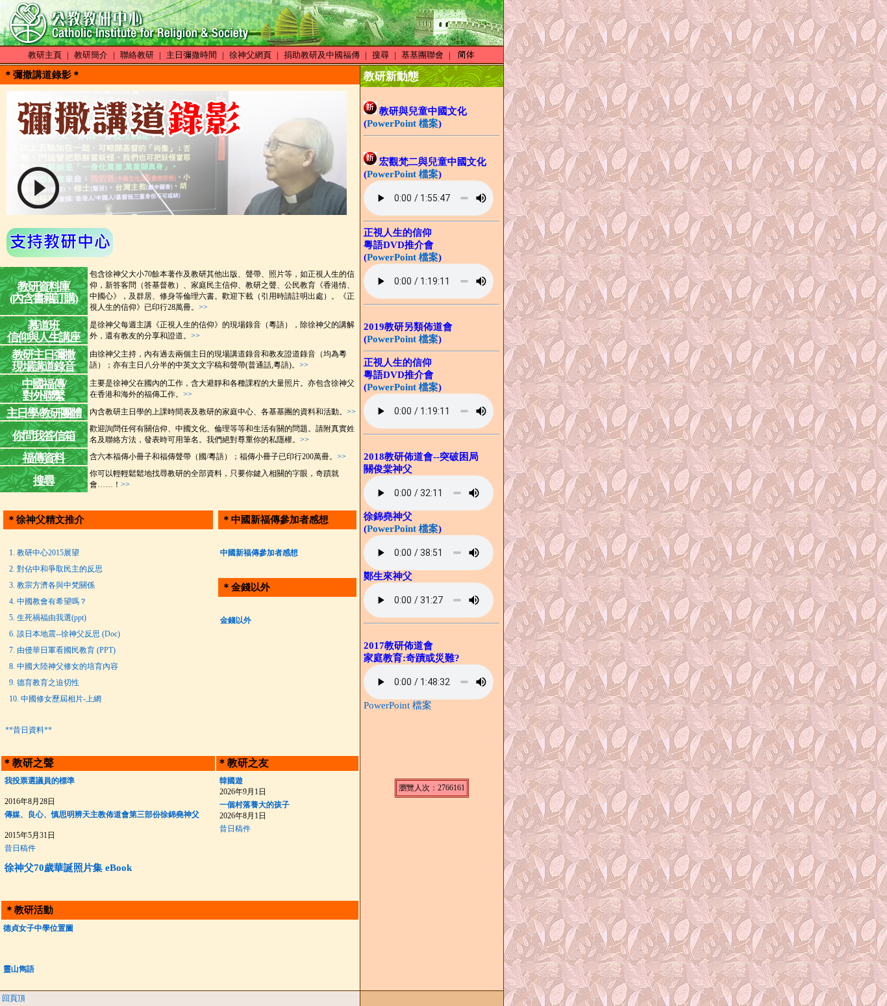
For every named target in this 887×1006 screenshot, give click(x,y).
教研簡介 (91, 55)
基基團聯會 (422, 55)
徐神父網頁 (250, 55)
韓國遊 (231, 780)
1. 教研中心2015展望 (42, 552)
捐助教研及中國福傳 (322, 55)
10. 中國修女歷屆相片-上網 (53, 698)
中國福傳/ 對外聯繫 (44, 389)
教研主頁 (45, 55)
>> (203, 307)
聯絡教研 (137, 55)
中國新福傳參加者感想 (259, 552)
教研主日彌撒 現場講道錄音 (43, 360)
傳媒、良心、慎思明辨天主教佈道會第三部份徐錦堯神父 (102, 814)
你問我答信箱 (43, 435)
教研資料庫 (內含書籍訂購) (43, 292)
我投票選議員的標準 (40, 780)
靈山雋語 (18, 969)
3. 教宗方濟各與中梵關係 (50, 585)
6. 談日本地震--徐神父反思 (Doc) (62, 633)
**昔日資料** (28, 730)
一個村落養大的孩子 (254, 804)
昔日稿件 (20, 848)
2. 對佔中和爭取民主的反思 (54, 568)
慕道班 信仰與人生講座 (43, 331)
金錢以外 (235, 620)
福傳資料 (43, 457)
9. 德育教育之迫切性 (42, 682)
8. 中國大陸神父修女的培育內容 (61, 666)
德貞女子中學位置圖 (38, 928)
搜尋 (380, 55)
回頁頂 (13, 998)
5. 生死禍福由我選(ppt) (45, 617)
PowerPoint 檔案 (402, 123)
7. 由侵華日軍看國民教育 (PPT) (60, 650)
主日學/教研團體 (43, 413)
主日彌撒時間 (191, 55)
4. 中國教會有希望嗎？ (46, 601)
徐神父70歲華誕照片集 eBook (68, 867)
